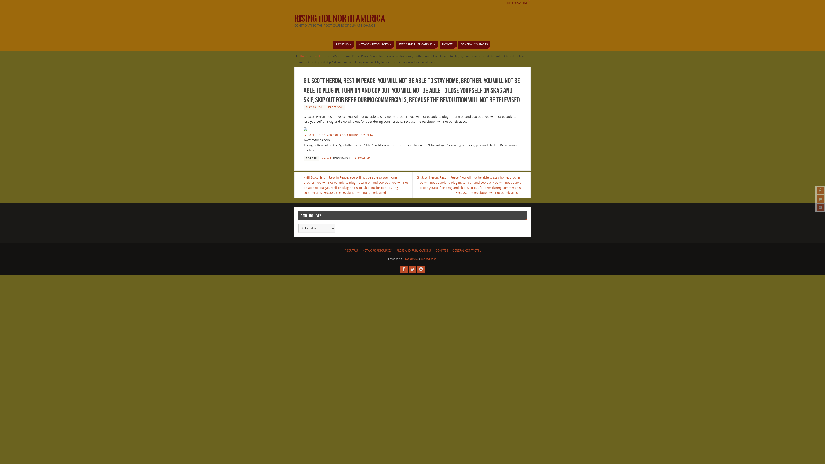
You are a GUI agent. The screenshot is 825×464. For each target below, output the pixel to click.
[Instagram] (820, 207)
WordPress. (429, 259)
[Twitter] (820, 199)
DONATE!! (441, 250)
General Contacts (465, 250)
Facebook (319, 56)
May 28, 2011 (315, 107)
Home (304, 56)
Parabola (411, 259)
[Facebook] (820, 190)
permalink (362, 158)
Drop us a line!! (518, 3)
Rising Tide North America (339, 18)
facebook (326, 158)
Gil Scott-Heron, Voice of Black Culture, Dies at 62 (339, 135)
